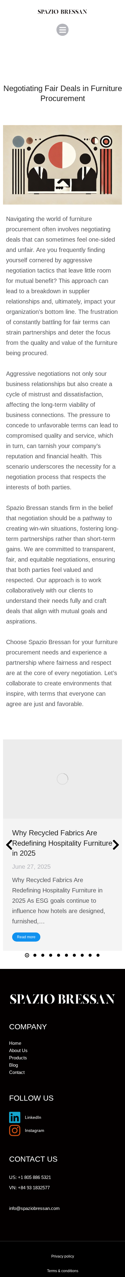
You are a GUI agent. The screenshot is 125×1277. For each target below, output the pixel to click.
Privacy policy (62, 1256)
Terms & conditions (62, 1271)
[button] (62, 30)
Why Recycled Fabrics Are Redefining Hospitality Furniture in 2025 (62, 843)
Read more (26, 937)
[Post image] (62, 779)
